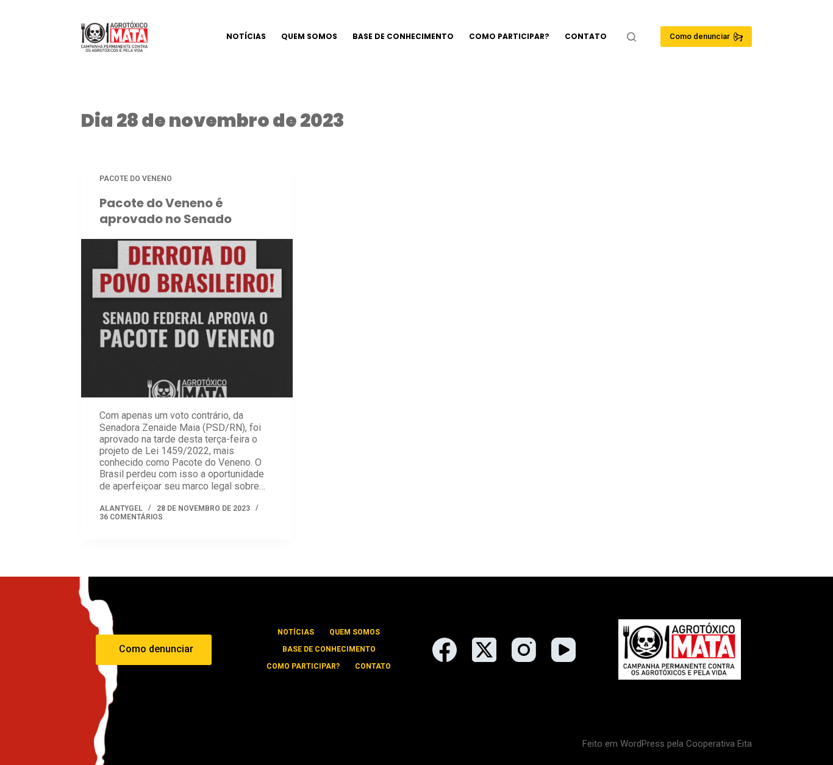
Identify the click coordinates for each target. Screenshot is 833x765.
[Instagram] (524, 650)
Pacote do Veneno (135, 178)
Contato (586, 36)
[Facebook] (444, 650)
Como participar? (509, 36)
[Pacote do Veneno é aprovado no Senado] (187, 318)
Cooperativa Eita (719, 743)
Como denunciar (700, 36)
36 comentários (131, 517)
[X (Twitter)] (484, 650)
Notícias (246, 36)
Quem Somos (309, 36)
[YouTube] (563, 650)
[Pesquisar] (631, 36)
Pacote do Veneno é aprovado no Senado (165, 210)
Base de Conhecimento (403, 36)
